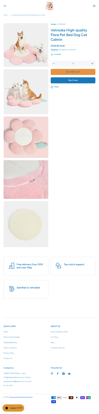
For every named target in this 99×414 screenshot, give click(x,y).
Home (6, 15)
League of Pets (14, 397)
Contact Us (8, 358)
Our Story (54, 337)
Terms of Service (10, 348)
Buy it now (73, 80)
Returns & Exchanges (12, 337)
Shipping (54, 50)
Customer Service (58, 348)
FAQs (6, 332)
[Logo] (49, 6)
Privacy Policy (9, 353)
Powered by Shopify (26, 397)
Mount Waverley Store (59, 332)
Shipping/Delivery (10, 342)
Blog (52, 342)
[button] (55, 87)
